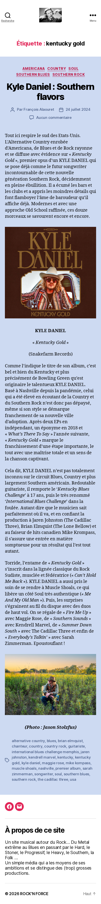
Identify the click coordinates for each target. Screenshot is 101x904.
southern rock (24, 779)
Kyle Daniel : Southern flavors (50, 91)
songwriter (43, 774)
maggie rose (53, 763)
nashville (46, 768)
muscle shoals (24, 768)
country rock (55, 746)
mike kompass (78, 763)
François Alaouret (39, 109)
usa (73, 779)
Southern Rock (68, 74)
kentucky (65, 757)
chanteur (19, 746)
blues (51, 740)
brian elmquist (70, 740)
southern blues (76, 774)
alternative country (28, 740)
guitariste (76, 746)
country (35, 746)
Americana (34, 68)
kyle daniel (31, 763)
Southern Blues (33, 74)
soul (58, 774)
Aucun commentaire (54, 117)
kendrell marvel (41, 757)
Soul (73, 68)
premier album (68, 768)
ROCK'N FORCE (34, 893)
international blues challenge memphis (45, 751)
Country (56, 68)
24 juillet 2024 (78, 109)
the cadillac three (53, 779)
